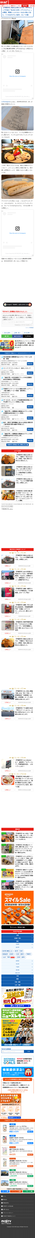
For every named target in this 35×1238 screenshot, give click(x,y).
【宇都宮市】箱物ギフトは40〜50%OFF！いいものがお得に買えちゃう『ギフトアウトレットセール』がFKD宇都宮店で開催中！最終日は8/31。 (24, 873)
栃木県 (14, 18)
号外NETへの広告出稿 (8, 1206)
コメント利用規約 (29, 327)
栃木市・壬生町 (19, 951)
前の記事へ (7, 333)
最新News (13, 5)
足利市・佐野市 (21, 957)
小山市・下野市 (8, 957)
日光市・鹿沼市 (20, 954)
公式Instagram (5, 101)
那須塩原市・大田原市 (8, 954)
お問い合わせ (6, 1209)
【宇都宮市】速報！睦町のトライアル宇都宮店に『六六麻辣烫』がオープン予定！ (24, 590)
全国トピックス (4, 5)
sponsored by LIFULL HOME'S (23, 1120)
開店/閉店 (25, 5)
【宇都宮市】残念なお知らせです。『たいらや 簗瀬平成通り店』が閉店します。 (24, 557)
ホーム (4, 1196)
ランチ (7, 506)
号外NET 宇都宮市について (9, 1216)
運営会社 (5, 1199)
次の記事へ (27, 333)
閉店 (11, 506)
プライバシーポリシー (8, 1212)
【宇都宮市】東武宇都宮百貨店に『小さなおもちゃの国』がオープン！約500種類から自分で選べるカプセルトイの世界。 (24, 626)
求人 (19, 5)
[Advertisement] (17, 529)
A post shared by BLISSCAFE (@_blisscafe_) (17, 96)
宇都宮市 (28, 954)
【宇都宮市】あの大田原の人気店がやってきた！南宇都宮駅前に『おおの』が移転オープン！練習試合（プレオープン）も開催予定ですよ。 (24, 575)
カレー (3, 506)
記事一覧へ (17, 333)
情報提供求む (6, 1202)
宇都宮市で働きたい (11, 353)
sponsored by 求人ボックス (24, 353)
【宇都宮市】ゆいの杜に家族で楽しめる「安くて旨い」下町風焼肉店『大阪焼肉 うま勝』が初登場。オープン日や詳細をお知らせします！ (24, 695)
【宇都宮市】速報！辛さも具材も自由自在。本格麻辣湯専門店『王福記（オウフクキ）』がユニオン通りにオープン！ (24, 609)
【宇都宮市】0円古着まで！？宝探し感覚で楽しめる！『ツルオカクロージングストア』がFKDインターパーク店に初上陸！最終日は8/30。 (24, 848)
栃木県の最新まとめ (7, 951)
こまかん (11, 509)
